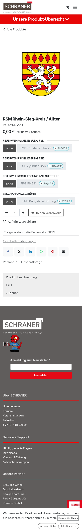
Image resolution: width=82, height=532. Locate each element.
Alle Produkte (16, 29)
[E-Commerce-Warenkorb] (67, 7)
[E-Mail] (63, 251)
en (13, 415)
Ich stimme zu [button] (68, 526)
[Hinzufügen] (23, 212)
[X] (19, 251)
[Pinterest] (52, 251)
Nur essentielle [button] (47, 526)
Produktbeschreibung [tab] (21, 277)
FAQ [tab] (9, 285)
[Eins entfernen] (6, 212)
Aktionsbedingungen (16, 462)
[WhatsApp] (41, 251)
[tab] (41, 19)
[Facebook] (8, 251)
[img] (73, 507)
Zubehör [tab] (12, 293)
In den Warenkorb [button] (48, 213)
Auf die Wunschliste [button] (22, 221)
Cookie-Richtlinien (68, 518)
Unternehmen (11, 406)
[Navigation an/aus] (75, 7)
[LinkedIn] (30, 251)
